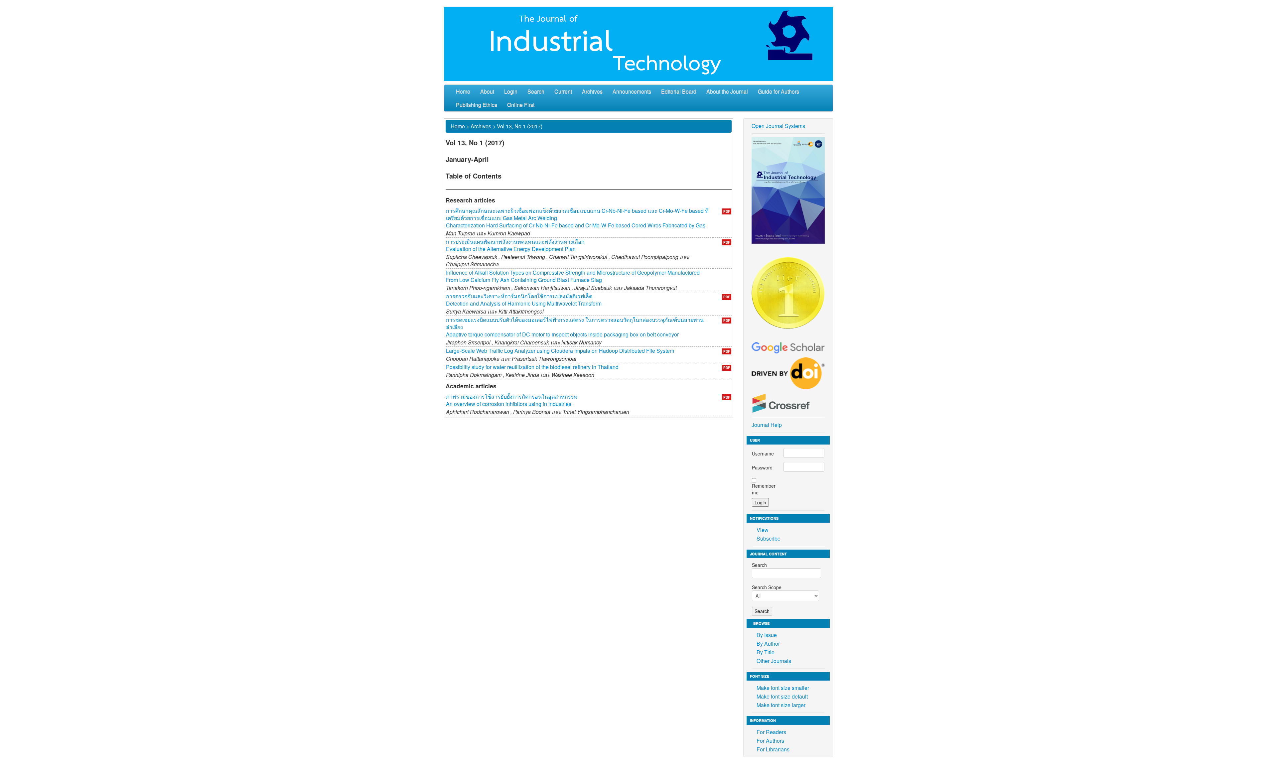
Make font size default (782, 696)
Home (463, 91)
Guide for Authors (778, 91)
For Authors (770, 740)
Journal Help (767, 425)
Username (763, 453)
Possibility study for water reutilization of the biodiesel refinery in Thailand (532, 367)
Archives (592, 91)
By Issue (767, 635)
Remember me (764, 489)
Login (510, 91)
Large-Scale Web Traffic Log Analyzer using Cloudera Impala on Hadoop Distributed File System (560, 350)
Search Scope (766, 587)
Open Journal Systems (778, 126)
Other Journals (774, 661)
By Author (768, 643)
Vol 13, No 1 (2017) (519, 126)
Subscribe (768, 538)
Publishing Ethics (476, 104)
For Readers (771, 732)
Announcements (632, 91)
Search (535, 91)
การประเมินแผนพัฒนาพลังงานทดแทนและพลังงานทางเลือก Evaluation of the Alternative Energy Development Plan (515, 245)
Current (563, 91)
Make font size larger (781, 705)
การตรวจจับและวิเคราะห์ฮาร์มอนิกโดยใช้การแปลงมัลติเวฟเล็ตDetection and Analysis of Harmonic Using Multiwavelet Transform (524, 299)
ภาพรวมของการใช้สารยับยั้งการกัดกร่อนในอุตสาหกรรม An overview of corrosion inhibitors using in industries (512, 400)
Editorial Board (678, 91)
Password (762, 467)
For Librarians (773, 749)
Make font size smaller (783, 688)
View (763, 530)
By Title (766, 652)
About (487, 91)
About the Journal (727, 91)
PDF (726, 211)
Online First (520, 104)
